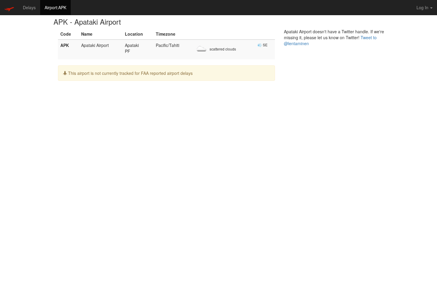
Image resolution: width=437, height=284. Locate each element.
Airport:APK (55, 7)
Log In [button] (423, 7)
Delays (29, 7)
